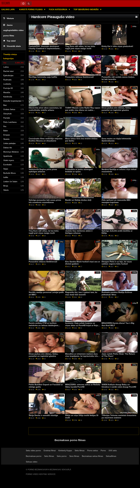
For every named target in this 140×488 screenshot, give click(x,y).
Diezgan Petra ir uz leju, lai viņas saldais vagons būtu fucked (117, 262)
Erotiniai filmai (50, 450)
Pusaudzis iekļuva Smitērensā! (79, 77)
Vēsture (10, 18)
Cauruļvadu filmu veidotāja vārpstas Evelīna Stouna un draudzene (45, 139)
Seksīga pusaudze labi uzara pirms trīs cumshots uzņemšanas (45, 201)
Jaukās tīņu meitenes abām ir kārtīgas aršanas (79, 232)
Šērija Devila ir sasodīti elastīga (43, 415)
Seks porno (62, 456)
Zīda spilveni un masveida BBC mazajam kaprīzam (116, 201)
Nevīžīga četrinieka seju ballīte (43, 77)
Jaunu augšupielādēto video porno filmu (13, 30)
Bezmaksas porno (33, 456)
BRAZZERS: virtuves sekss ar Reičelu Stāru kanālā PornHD (82, 385)
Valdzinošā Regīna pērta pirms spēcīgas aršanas (43, 170)
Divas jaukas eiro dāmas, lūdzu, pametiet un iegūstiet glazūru (116, 109)
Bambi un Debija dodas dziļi (78, 200)
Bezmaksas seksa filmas (92, 456)
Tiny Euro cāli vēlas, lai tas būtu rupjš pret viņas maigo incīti (80, 47)
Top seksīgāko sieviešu (86, 9)
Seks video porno (33, 450)
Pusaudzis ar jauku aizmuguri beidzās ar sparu (79, 170)
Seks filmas (79, 450)
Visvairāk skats (14, 46)
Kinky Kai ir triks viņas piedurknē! (117, 46)
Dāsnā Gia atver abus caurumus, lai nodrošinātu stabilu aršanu (45, 109)
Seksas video (31, 462)
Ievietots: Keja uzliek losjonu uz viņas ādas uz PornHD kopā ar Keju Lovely (81, 325)
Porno (103, 450)
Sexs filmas (74, 456)
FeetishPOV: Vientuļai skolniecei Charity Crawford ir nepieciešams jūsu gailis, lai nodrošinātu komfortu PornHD (46, 49)
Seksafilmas (111, 456)
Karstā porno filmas (31, 9)
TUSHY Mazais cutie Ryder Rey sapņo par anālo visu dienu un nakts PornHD (82, 110)
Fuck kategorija (58, 9)
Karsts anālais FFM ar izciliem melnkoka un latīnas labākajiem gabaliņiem (43, 325)
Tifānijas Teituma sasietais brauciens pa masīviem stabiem (119, 416)
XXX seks (113, 450)
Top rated (11, 41)
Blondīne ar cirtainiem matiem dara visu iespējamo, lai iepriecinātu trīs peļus (81, 356)
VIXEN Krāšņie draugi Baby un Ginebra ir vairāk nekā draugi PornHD (119, 385)
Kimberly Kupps (65, 450)
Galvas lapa (8, 9)
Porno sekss (92, 450)
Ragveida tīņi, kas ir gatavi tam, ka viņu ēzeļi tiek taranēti (81, 293)
